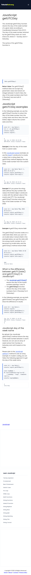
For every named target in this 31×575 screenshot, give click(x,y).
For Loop (5, 490)
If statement (7, 481)
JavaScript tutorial (13, 153)
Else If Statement (8, 484)
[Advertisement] (15, 63)
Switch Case (7, 487)
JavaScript (6, 424)
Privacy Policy (23, 572)
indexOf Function (8, 503)
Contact (15, 572)
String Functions (8, 500)
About (10, 572)
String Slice (6, 510)
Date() (10, 155)
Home (5, 572)
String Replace (7, 506)
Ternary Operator (8, 478)
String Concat (7, 522)
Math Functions (7, 497)
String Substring (8, 516)
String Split (6, 513)
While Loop (6, 494)
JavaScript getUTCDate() (18, 280)
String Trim (6, 519)
